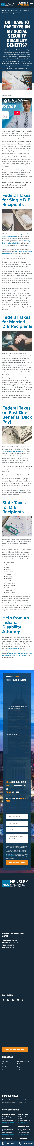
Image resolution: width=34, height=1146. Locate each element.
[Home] (7, 4)
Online (12, 793)
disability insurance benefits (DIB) (16, 242)
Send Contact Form (17, 863)
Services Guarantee (8, 1064)
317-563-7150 (16, 786)
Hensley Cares (6, 1067)
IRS (20, 490)
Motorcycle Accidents (8, 1103)
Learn (4, 1070)
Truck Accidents (21, 1100)
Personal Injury (21, 1103)
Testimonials (20, 1064)
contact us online (14, 648)
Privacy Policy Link (10, 855)
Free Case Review (15, 1049)
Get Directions (8, 1122)
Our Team (5, 1061)
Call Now (27, 1143)
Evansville (23, 1114)
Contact (19, 1070)
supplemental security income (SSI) (15, 235)
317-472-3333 (13, 943)
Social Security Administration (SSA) (14, 451)
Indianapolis (8, 1114)
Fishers (5, 1126)
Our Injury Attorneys (23, 1061)
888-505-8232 (16, 782)
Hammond (7, 1139)
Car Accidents (6, 1100)
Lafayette (22, 1139)
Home (4, 10)
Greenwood (23, 1126)
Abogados (20, 1067)
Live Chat (10, 1143)
